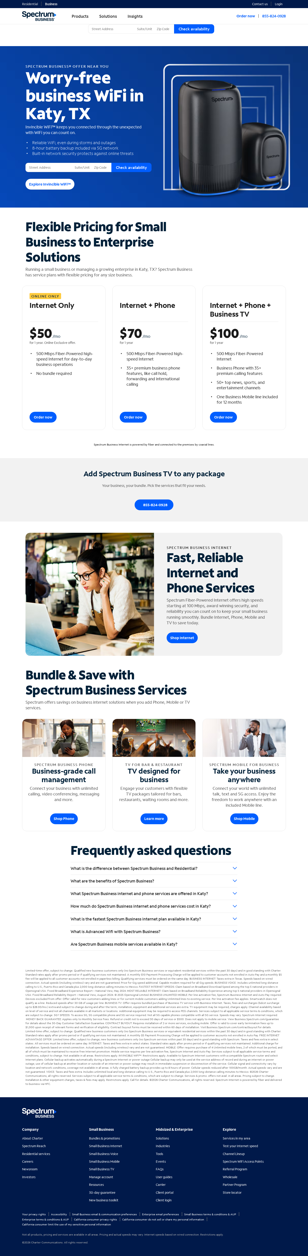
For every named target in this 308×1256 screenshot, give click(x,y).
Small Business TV (101, 1169)
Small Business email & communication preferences (105, 1214)
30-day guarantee (102, 1192)
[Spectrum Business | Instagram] (282, 1111)
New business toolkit (103, 1200)
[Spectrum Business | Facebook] (262, 1111)
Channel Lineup (234, 1154)
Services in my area (236, 1138)
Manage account (101, 1177)
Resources (96, 1184)
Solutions (162, 1138)
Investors (28, 1177)
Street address (37, 163)
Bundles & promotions (104, 1138)
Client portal (164, 1192)
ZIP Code (162, 24)
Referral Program (235, 1169)
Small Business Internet (105, 1146)
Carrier (160, 1184)
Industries (163, 1146)
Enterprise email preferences (161, 1214)
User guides (164, 1177)
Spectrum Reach (34, 1146)
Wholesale (230, 1177)
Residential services (36, 1154)
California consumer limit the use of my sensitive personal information (66, 1224)
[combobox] (111, 29)
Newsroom (29, 1169)
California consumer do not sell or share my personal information (163, 1219)
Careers (27, 1161)
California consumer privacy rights (96, 1219)
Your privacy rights (34, 1214)
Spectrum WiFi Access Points (243, 1161)
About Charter (32, 1138)
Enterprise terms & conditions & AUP (45, 1219)
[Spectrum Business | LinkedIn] (272, 1111)
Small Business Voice (103, 1154)
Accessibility (59, 1214)
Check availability (194, 28)
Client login (164, 1200)
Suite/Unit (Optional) (150, 24)
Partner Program (234, 1184)
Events (161, 1161)
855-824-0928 (274, 15)
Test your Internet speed (240, 1146)
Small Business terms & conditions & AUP (210, 1214)
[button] (280, 3)
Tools (159, 1154)
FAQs (159, 1169)
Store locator (232, 1192)
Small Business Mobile (104, 1161)
